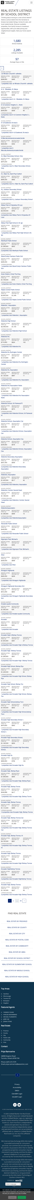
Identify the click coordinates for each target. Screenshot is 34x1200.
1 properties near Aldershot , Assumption (14, 315)
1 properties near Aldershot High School (14, 331)
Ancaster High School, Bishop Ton (12, 684)
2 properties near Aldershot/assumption (13, 518)
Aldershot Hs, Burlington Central (11, 352)
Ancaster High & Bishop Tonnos (11, 635)
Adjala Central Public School (10, 290)
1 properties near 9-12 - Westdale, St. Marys (15, 99)
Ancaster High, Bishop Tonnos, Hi (12, 836)
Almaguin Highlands (7, 570)
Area (4, 1042)
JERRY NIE (6, 1019)
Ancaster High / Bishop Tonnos (11, 651)
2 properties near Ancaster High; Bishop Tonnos (16, 894)
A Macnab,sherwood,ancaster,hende (13, 138)
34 (20, 901)
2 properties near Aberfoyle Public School (14, 250)
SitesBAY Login (17, 1097)
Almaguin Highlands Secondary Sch (12, 586)
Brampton (6, 1001)
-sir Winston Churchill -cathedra (11, 73)
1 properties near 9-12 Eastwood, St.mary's (15, 132)
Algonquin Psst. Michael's (9, 539)
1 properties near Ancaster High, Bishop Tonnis (16, 796)
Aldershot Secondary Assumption (12, 457)
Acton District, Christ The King (10, 274)
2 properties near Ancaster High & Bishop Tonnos (17, 645)
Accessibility (17, 1087)
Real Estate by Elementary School (17, 964)
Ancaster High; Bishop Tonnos (11, 884)
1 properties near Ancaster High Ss (12, 765)
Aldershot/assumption (8, 508)
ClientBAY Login (17, 1094)
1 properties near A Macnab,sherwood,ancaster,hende (12, 149)
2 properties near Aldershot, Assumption (14, 484)
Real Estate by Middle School (17, 970)
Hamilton (6, 994)
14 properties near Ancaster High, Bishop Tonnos (17, 812)
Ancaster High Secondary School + (12, 720)
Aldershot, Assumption (8, 475)
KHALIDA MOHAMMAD (10, 1014)
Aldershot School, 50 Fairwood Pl (12, 403)
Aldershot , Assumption (8, 305)
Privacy (17, 1084)
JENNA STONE (7, 1021)
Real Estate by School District (17, 958)
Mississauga (7, 996)
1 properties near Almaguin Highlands (13, 580)
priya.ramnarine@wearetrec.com (17, 1064)
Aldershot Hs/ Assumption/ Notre (11, 385)
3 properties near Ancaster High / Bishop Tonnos (16, 660)
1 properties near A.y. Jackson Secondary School (17, 199)
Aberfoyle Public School (9, 241)
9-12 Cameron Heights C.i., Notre (11, 105)
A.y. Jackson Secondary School (11, 189)
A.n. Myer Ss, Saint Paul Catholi (11, 174)
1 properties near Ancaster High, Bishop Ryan (16, 781)
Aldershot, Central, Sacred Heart (11, 490)
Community (6, 1040)
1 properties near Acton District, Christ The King (16, 284)
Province (6, 1031)
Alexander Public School (9, 524)
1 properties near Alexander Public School (14, 533)
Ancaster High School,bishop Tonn (12, 702)
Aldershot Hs (5, 336)
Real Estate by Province (17, 921)
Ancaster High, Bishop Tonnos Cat (12, 818)
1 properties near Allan (8, 565)
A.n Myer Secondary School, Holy (12, 156)
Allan (2, 555)
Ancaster (4, 619)
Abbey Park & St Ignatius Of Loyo (11, 205)
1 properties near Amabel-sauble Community (15, 614)
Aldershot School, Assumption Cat (12, 421)
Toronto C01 (7, 998)
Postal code (6, 1037)
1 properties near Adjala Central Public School (16, 300)
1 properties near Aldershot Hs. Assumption (15, 380)
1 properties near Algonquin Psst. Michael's (15, 549)
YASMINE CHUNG (8, 1012)
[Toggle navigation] (31, 2)
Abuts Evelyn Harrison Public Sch (12, 256)
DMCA (17, 1091)
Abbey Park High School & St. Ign (12, 223)
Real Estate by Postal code (17, 940)
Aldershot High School (8, 321)
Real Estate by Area (17, 952)
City (4, 1035)
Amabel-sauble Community (10, 604)
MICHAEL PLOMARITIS (10, 1017)
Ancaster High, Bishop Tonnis (10, 786)
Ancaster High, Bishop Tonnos (11, 802)
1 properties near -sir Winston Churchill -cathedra (17, 83)
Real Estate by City (17, 933)
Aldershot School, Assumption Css (12, 439)
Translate (19, 1186)
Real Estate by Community (17, 946)
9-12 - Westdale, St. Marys (9, 89)
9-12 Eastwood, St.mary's (9, 123)
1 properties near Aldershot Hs (11, 346)
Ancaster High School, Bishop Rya (12, 666)
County (5, 1033)
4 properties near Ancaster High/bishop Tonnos (16, 879)
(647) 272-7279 (11, 1062)
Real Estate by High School (17, 977)
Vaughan (6, 1003)
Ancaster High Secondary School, (12, 737)
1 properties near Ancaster (9, 629)
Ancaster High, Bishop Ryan (10, 771)
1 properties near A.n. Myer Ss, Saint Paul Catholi (17, 184)
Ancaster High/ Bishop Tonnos (11, 853)
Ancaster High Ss (6, 755)
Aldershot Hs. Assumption (9, 370)
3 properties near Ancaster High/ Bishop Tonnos (16, 863)
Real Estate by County (17, 927)
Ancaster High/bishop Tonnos (10, 869)
